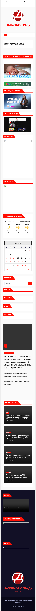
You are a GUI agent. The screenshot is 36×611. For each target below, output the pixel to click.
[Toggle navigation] (18, 34)
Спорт (12, 353)
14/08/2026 (10, 460)
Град (7, 412)
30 (22, 265)
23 (22, 261)
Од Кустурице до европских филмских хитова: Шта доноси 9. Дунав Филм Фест (18, 457)
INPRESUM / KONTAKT (18, 607)
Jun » (29, 269)
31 (25, 265)
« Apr (6, 269)
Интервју (6, 353)
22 (18, 261)
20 (10, 261)
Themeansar (18, 602)
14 (14, 258)
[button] (30, 35)
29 (18, 265)
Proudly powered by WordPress (12, 600)
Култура (8, 432)
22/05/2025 (8, 371)
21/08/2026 (10, 420)
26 (6, 265)
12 (6, 258)
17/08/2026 (10, 440)
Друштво (8, 472)
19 (6, 261)
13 (10, 258)
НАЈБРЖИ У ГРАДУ (18, 25)
